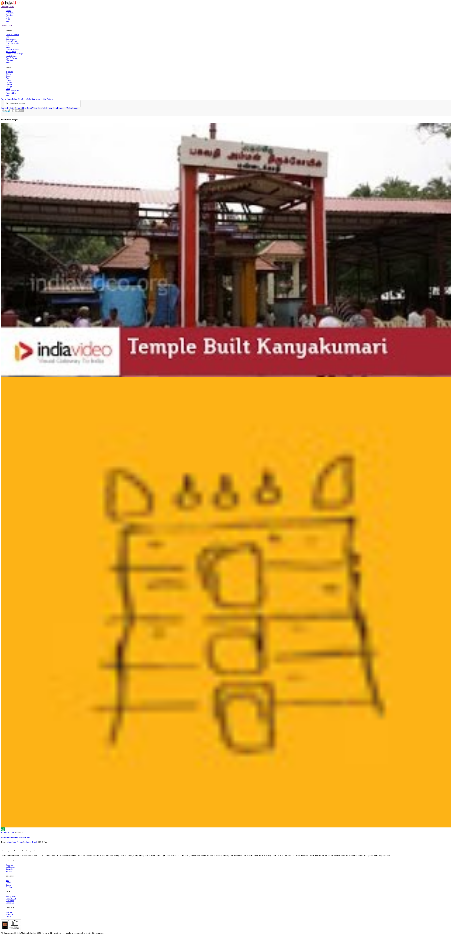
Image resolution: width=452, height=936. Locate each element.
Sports (8, 47)
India (7, 881)
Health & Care (11, 56)
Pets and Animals (12, 43)
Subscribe (9, 869)
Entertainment (11, 39)
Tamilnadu (10, 13)
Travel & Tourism (12, 35)
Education (9, 60)
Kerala (8, 11)
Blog (33, 99)
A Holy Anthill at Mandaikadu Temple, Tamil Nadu (15, 837)
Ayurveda (9, 72)
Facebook (9, 914)
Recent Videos (6, 99)
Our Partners (48, 99)
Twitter (8, 916)
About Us (39, 99)
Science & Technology (14, 54)
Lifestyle (9, 84)
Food (8, 78)
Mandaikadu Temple (14, 842)
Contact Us (10, 903)
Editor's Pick (17, 99)
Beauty (8, 74)
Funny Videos (11, 93)
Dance (8, 76)
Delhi (8, 19)
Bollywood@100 (12, 91)
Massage (9, 87)
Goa (7, 17)
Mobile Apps (10, 867)
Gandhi (8, 883)
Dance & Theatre (12, 50)
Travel (8, 89)
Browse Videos (6, 25)
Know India (26, 99)
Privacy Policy (11, 896)
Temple (34, 842)
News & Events (11, 41)
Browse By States (7, 7)
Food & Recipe (11, 58)
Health (8, 80)
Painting (9, 887)
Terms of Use (11, 899)
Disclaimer (10, 901)
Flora (8, 45)
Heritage (9, 82)
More (8, 21)
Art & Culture (11, 52)
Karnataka (9, 15)
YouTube (9, 912)
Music (8, 37)
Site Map (9, 871)
